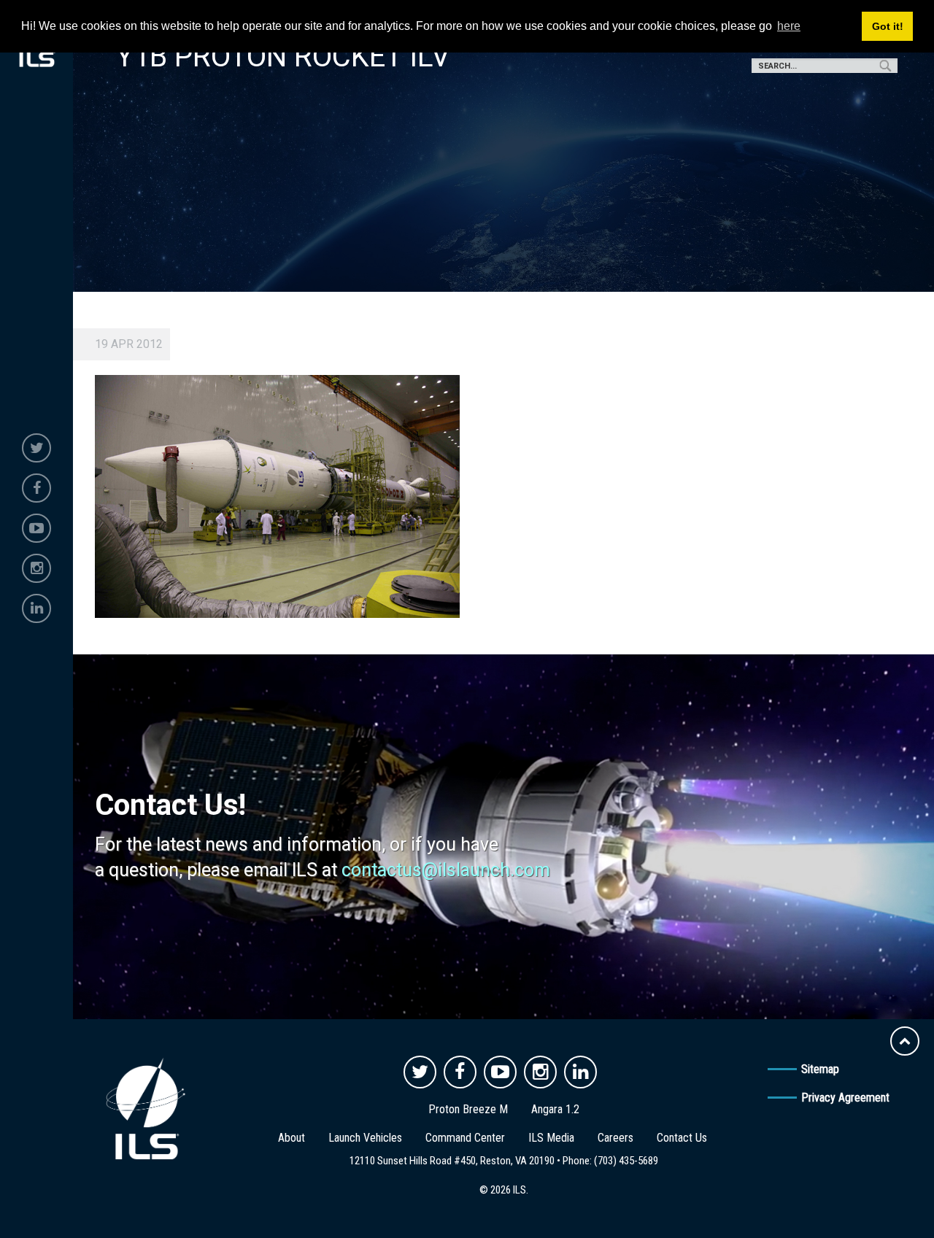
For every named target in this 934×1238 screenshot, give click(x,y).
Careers (615, 1138)
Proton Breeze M (468, 1109)
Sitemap (820, 1069)
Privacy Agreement (845, 1097)
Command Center (465, 1138)
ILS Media (551, 1138)
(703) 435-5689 (626, 1160)
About (291, 1138)
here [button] (788, 26)
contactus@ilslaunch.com (445, 870)
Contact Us (682, 1138)
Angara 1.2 (555, 1109)
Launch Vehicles (365, 1138)
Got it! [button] (887, 26)
